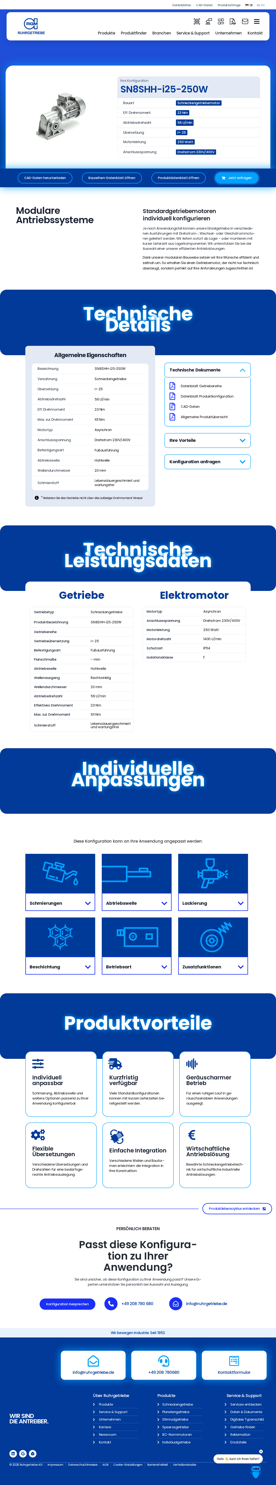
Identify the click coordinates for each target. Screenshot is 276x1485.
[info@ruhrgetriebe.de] (93, 1361)
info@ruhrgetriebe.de (93, 1372)
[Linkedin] (13, 1453)
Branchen (161, 33)
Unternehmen (228, 33)
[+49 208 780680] (163, 1361)
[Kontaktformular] (234, 1361)
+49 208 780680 (163, 1372)
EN (262, 5)
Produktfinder (134, 33)
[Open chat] (256, 1471)
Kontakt (255, 33)
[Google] (23, 1453)
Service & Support (193, 33)
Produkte (106, 33)
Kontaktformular (234, 1372)
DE (251, 5)
